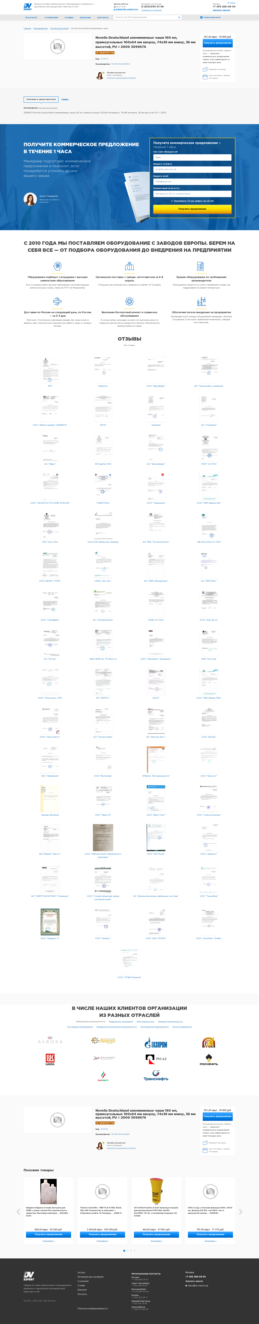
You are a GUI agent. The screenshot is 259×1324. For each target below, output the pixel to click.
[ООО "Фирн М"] (103, 798)
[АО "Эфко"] (50, 447)
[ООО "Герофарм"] (50, 603)
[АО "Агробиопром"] (103, 603)
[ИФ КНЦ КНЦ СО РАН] (208, 525)
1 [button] (124, 1250)
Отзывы (69, 17)
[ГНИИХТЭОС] (103, 486)
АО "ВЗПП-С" (103, 698)
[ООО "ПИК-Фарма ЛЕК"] (209, 681)
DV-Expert (28, 6)
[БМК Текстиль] (208, 642)
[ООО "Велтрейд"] (103, 759)
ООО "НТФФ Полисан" (129, 977)
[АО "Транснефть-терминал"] (208, 369)
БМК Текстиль (208, 659)
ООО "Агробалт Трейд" (208, 938)
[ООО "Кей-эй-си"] (208, 603)
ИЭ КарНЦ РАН (103, 464)
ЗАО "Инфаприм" (50, 776)
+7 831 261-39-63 (139, 1303)
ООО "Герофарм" (50, 620)
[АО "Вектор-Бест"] (156, 720)
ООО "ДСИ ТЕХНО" (156, 938)
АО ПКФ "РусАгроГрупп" (156, 542)
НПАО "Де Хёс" (103, 581)
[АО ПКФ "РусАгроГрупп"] (156, 525)
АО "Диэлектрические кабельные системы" (156, 896)
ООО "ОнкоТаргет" (50, 737)
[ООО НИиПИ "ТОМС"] (50, 564)
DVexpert (29, 1276)
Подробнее (48, 1241)
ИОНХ (103, 425)
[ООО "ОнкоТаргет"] (50, 720)
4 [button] (134, 1250)
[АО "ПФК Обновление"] (156, 564)
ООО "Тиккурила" (156, 503)
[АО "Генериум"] (208, 408)
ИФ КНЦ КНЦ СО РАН (209, 542)
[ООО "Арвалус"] (208, 837)
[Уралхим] (156, 408)
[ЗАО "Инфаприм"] (50, 759)
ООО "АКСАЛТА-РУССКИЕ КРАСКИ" (50, 503)
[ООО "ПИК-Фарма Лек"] (209, 486)
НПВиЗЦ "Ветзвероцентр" (156, 776)
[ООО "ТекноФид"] (208, 880)
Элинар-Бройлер (50, 815)
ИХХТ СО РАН (208, 464)
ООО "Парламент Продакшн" (156, 659)
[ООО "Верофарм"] (156, 369)
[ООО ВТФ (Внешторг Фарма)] (103, 525)
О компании (51, 17)
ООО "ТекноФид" (209, 896)
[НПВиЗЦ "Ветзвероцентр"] (156, 759)
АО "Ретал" (50, 659)
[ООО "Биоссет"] (209, 759)
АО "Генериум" (209, 425)
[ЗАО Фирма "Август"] (50, 837)
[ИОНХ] (103, 408)
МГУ (50, 386)
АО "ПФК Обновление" (156, 581)
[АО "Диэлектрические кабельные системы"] (156, 880)
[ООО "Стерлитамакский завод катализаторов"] (103, 880)
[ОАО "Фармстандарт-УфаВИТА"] (50, 408)
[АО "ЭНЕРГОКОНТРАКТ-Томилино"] (50, 880)
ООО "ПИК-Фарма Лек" (209, 503)
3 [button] (131, 1250)
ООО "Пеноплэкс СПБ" (50, 698)
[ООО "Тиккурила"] (156, 486)
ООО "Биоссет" (209, 776)
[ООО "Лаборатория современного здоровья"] (103, 837)
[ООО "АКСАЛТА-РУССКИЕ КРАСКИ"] (50, 486)
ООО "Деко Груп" (156, 815)
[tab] (41, 99)
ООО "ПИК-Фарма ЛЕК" (208, 698)
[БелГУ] (156, 681)
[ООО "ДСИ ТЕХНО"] (156, 922)
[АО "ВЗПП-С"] (103, 681)
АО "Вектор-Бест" (156, 737)
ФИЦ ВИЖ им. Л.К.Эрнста (103, 659)
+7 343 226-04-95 (140, 1291)
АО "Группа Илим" (103, 737)
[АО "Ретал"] (50, 642)
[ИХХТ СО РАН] (208, 447)
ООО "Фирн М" (103, 815)
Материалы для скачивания (90, 1277)
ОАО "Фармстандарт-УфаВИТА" (50, 425)
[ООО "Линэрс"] (103, 922)
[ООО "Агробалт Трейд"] (208, 922)
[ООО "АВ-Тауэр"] (156, 837)
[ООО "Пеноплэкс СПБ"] (50, 681)
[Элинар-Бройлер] (50, 798)
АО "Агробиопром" (103, 620)
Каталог (81, 1272)
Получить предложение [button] (217, 43)
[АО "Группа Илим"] (103, 720)
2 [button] (127, 1250)
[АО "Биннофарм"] (156, 447)
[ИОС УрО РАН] (50, 525)
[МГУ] (50, 369)
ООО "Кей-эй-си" (209, 620)
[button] (121, 78)
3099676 (104, 59)
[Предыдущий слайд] (18, 1212)
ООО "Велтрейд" (103, 776)
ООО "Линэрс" (103, 938)
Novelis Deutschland (120, 64)
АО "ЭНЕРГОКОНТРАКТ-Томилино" (50, 896)
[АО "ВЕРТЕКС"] (208, 564)
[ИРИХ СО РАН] (156, 603)
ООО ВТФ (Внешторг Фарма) (103, 542)
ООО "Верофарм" (155, 386)
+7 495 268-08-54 (224, 7)
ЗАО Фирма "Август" (50, 854)
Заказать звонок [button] (221, 10)
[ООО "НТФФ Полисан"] (129, 961)
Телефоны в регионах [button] (151, 10)
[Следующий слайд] (240, 1212)
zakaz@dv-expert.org (127, 9)
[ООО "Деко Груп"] (156, 798)
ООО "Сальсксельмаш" (209, 815)
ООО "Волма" (209, 737)
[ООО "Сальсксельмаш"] (208, 798)
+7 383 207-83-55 (140, 1309)
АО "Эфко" (50, 464)
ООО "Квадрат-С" (50, 938)
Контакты (102, 17)
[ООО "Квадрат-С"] (50, 922)
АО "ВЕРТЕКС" (209, 581)
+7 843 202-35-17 (140, 1297)
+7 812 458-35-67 (140, 1285)
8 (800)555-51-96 (152, 7)
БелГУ (156, 698)
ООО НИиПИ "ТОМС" (50, 581)
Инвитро (103, 386)
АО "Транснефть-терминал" (209, 386)
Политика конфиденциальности (93, 1308)
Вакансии (85, 17)
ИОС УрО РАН (50, 542)
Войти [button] (232, 3)
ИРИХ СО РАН (155, 620)
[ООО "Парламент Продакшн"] (156, 642)
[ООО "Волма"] (208, 720)
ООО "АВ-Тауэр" (156, 854)
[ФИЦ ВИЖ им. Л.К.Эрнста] (103, 642)
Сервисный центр (212, 17)
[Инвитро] (103, 369)
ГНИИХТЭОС (103, 503)
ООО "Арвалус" (208, 854)
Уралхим (156, 425)
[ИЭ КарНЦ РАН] (103, 447)
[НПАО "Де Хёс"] (103, 564)
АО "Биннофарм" (156, 464)
